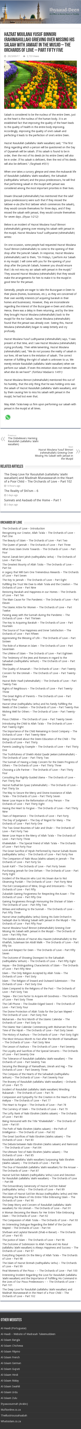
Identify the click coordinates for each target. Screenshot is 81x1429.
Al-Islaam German (11, 1363)
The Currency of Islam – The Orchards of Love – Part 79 (35, 1109)
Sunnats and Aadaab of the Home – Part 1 (32, 500)
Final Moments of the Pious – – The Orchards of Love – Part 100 (39, 1270)
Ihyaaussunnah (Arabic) (14, 1403)
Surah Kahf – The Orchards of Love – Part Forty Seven (34, 866)
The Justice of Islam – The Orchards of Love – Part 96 (33, 1239)
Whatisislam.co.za (11, 1421)
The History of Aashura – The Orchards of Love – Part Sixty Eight (40, 1034)
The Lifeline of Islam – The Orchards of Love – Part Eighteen (37, 653)
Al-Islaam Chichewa (12, 1345)
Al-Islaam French (10, 1357)
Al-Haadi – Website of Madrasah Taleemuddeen (28, 1334)
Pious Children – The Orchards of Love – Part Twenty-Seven (37, 719)
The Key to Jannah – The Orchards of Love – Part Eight (34, 579)
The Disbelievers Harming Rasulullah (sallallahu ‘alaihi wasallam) (23, 440)
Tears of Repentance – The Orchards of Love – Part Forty (35, 815)
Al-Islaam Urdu (9, 1392)
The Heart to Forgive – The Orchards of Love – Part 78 (34, 1104)
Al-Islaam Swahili (10, 1386)
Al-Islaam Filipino (10, 1351)
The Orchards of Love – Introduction (23, 528)
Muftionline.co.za (11, 1409)
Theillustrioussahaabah (14, 1415)
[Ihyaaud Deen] (40, 12)
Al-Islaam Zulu (9, 1398)
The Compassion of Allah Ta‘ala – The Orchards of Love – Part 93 (40, 1220)
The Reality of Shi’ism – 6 (21, 491)
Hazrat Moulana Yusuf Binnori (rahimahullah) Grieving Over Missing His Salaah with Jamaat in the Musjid (54, 453)
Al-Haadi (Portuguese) (13, 1328)
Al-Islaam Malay (10, 1380)
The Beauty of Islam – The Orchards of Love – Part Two (34, 540)
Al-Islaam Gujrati (10, 1368)
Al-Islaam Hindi (9, 1374)
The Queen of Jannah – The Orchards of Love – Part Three (36, 544)
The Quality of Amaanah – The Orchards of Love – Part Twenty (39, 668)
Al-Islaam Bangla (10, 1339)
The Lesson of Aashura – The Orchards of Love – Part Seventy (38, 1046)
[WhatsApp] (8, 417)
